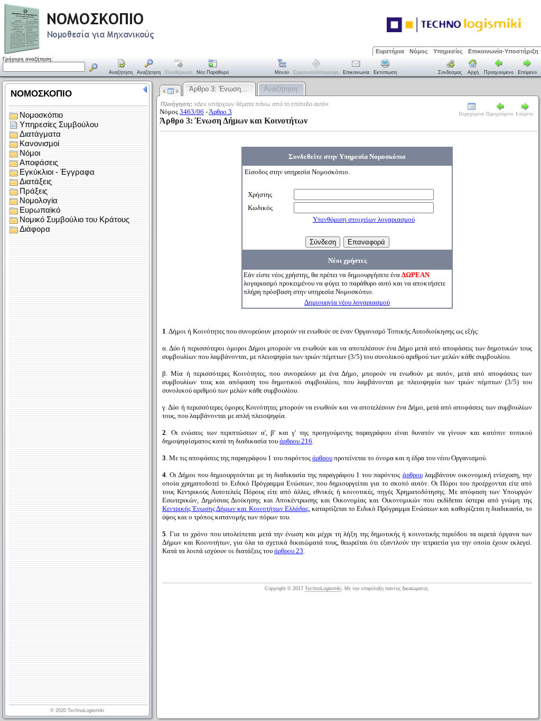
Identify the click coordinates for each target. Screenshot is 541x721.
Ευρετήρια (390, 51)
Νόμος (418, 51)
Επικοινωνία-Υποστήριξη (503, 51)
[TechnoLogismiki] (120, 52)
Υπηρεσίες (448, 51)
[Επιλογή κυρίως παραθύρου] (121, 67)
